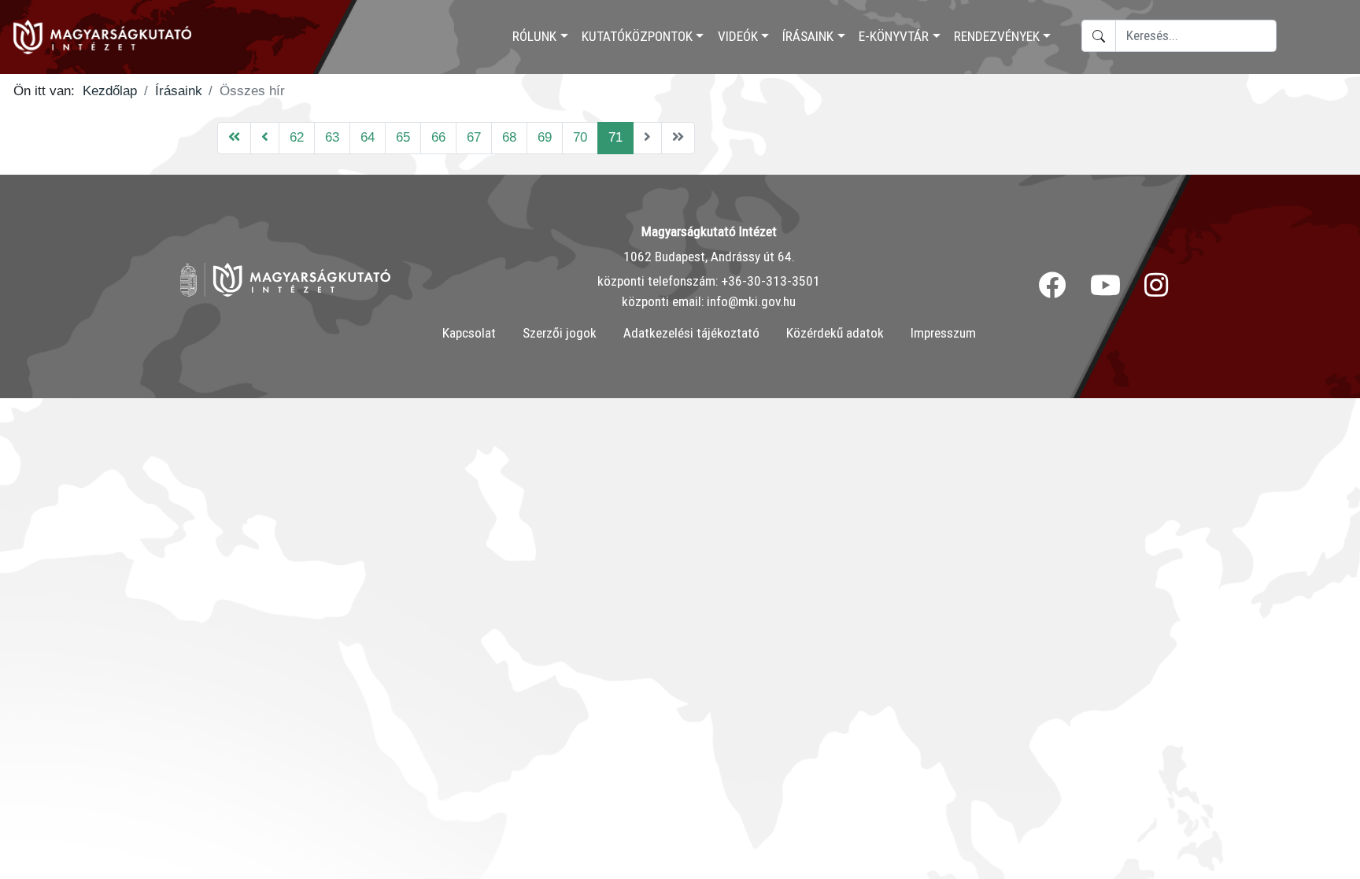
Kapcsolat (469, 333)
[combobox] (1196, 36)
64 (367, 137)
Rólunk (534, 36)
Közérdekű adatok (835, 333)
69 (545, 137)
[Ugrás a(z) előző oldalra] (264, 138)
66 (438, 137)
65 (403, 137)
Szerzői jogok (560, 333)
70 (580, 137)
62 (297, 137)
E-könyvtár (894, 36)
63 (332, 137)
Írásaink (807, 36)
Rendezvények (997, 36)
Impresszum (943, 333)
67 (474, 137)
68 (509, 137)
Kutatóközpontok (637, 36)
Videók (738, 36)
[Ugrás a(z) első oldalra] (234, 138)
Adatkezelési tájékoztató (691, 333)
